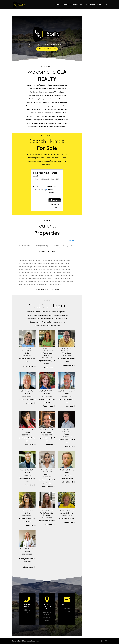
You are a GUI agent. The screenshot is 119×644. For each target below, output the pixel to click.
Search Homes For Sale (73, 4)
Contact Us (102, 4)
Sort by (56, 246)
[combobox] (47, 180)
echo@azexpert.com (66, 518)
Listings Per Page (42, 246)
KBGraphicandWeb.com (30, 641)
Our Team (90, 4)
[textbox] (48, 179)
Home (58, 4)
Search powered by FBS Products (47, 289)
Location (36, 176)
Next (53, 251)
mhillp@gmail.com (66, 478)
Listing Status (51, 186)
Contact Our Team (47, 49)
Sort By (35, 186)
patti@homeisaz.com (47, 520)
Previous (42, 251)
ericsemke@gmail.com (27, 399)
